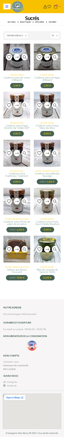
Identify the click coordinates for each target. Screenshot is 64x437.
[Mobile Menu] (7, 6)
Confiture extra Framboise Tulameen (16, 174)
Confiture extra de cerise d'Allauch (17, 78)
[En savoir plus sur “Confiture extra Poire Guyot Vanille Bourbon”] (47, 201)
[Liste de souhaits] (49, 6)
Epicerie (13, 75)
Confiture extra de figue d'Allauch (47, 78)
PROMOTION (48, 171)
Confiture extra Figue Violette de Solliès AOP (17, 126)
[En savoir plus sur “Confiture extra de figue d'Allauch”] (47, 57)
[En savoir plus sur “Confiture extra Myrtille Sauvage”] (47, 153)
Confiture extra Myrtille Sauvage (47, 174)
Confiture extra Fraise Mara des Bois (47, 126)
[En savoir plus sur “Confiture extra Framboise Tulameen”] (17, 153)
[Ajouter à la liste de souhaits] (9, 57)
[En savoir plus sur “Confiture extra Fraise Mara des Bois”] (47, 105)
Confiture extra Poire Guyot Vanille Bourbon (47, 222)
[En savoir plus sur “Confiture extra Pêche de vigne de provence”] (17, 201)
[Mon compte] (45, 6)
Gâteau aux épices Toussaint (17, 270)
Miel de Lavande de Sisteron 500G (47, 270)
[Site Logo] (17, 6)
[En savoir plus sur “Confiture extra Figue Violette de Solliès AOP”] (17, 105)
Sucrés (20, 75)
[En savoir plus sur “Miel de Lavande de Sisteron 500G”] (47, 249)
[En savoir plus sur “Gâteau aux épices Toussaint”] (17, 249)
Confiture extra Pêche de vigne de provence (16, 222)
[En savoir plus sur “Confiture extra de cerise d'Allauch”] (17, 57)
